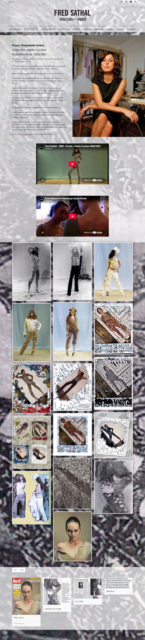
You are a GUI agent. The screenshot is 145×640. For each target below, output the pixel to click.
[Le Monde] (88, 588)
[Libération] (118, 583)
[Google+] (135, 1)
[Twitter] (131, 1)
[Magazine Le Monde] (57, 592)
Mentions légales (35, 634)
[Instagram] (126, 1)
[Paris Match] (26, 596)
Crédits (44, 634)
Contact (11, 2)
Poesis (22, 570)
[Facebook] (121, 1)
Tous (15, 570)
